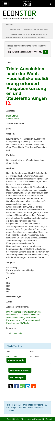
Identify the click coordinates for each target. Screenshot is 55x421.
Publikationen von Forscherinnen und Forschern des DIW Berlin (23, 321)
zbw (27, 4)
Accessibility (40, 419)
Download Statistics (20, 370)
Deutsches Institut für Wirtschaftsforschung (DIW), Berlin (28, 29)
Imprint (16, 419)
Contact (10, 419)
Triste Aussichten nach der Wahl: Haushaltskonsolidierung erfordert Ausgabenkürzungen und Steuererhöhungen (27, 83)
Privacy (23, 419)
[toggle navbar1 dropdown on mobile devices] (5, 3)
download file (15, 360)
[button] (10, 386)
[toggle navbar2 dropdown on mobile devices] (50, 3)
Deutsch (49, 419)
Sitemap (31, 419)
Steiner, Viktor (12, 118)
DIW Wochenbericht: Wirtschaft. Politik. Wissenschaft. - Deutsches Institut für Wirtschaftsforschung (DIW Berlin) (23, 314)
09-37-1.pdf (11, 356)
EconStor (9, 24)
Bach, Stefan (12, 115)
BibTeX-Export (17, 377)
